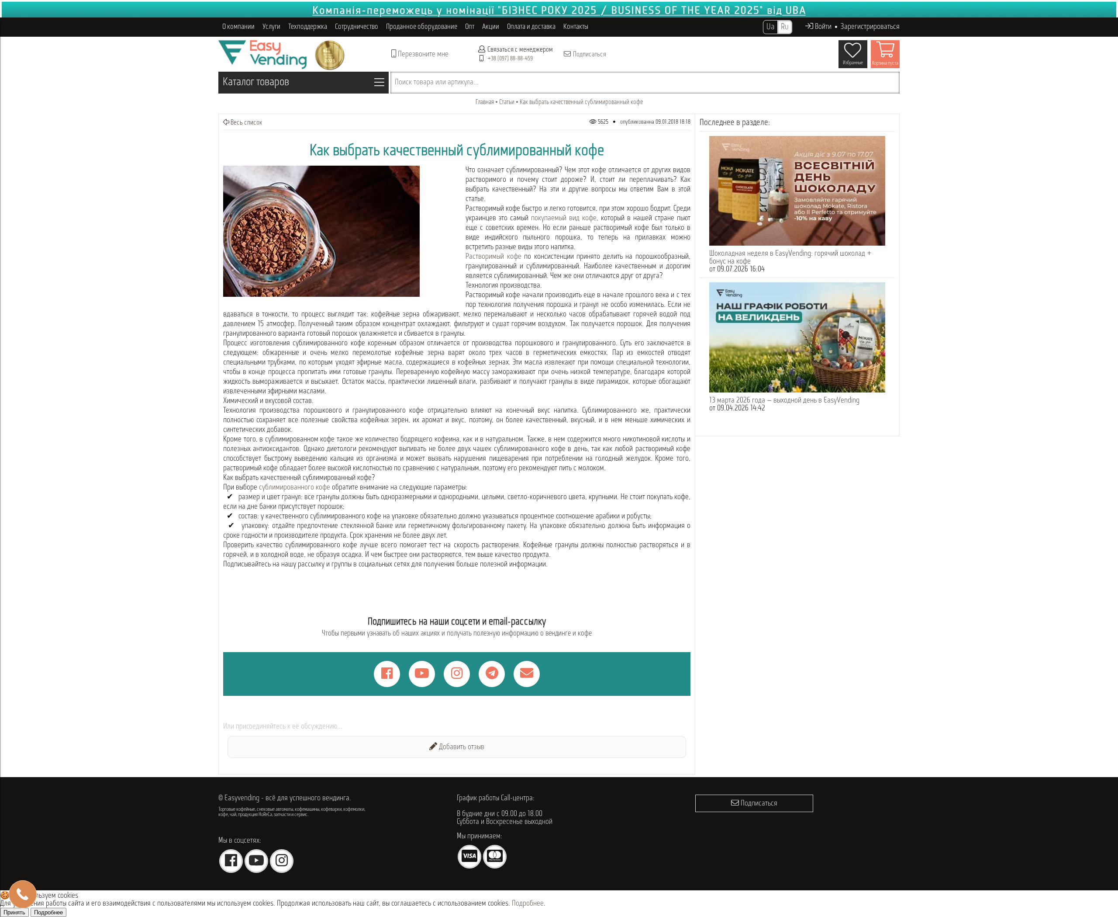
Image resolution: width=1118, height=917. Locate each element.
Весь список (245, 122)
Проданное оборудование (421, 27)
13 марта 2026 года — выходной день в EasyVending (784, 401)
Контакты (575, 27)
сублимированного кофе (294, 488)
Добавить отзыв (460, 747)
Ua (770, 27)
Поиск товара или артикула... (437, 83)
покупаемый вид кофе (564, 218)
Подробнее (528, 904)
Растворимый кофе (493, 257)
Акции (490, 27)
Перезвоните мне (422, 55)
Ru (785, 27)
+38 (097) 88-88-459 (510, 59)
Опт (469, 27)
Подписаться (589, 54)
